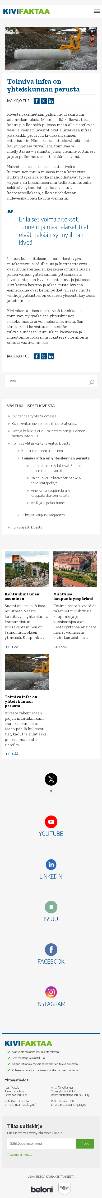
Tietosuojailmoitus (19, 1154)
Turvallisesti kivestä (27, 527)
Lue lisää (11, 647)
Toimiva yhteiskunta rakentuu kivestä (41, 443)
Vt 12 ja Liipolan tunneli (48, 503)
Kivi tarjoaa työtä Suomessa (34, 416)
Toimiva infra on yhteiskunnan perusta (55, 458)
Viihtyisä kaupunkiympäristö (43, 515)
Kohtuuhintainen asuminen (42, 450)
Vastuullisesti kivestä (31, 406)
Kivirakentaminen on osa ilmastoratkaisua (44, 423)
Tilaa (85, 1143)
